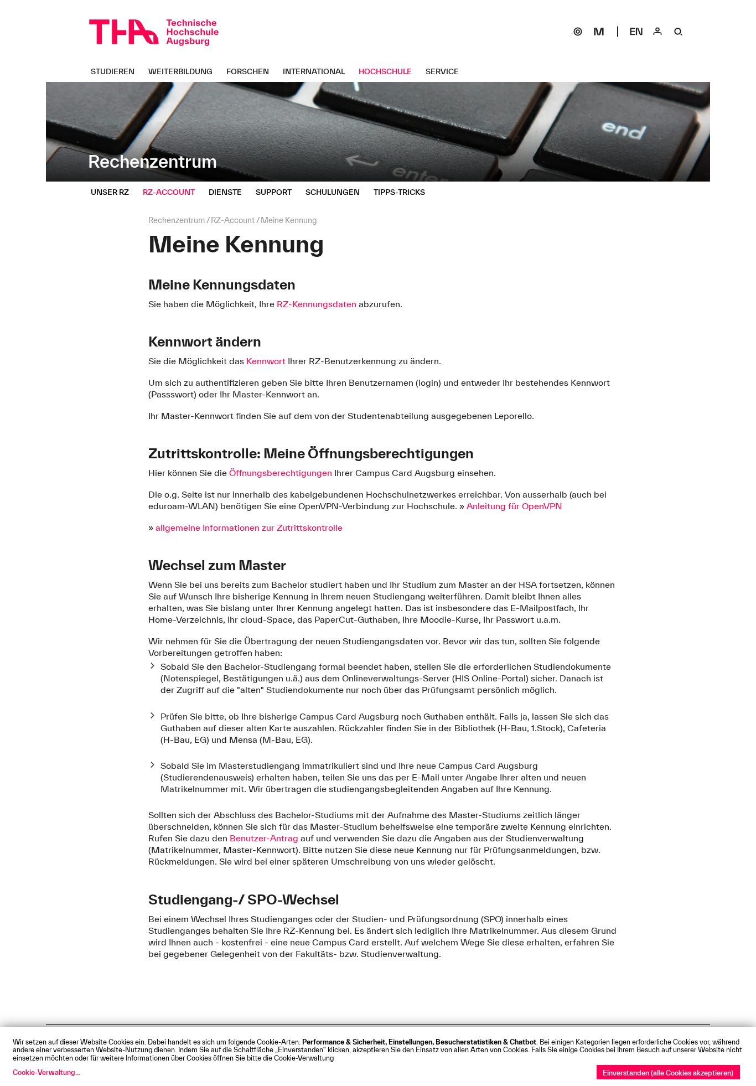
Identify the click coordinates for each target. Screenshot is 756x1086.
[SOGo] (577, 31)
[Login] (657, 31)
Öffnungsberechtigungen (280, 473)
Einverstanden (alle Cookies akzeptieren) (668, 1073)
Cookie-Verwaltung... (46, 1072)
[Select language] (636, 31)
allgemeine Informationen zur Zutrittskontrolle (249, 527)
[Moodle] (598, 31)
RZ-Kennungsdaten (316, 304)
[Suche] (678, 31)
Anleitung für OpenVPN (514, 506)
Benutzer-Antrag (264, 838)
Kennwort (266, 361)
